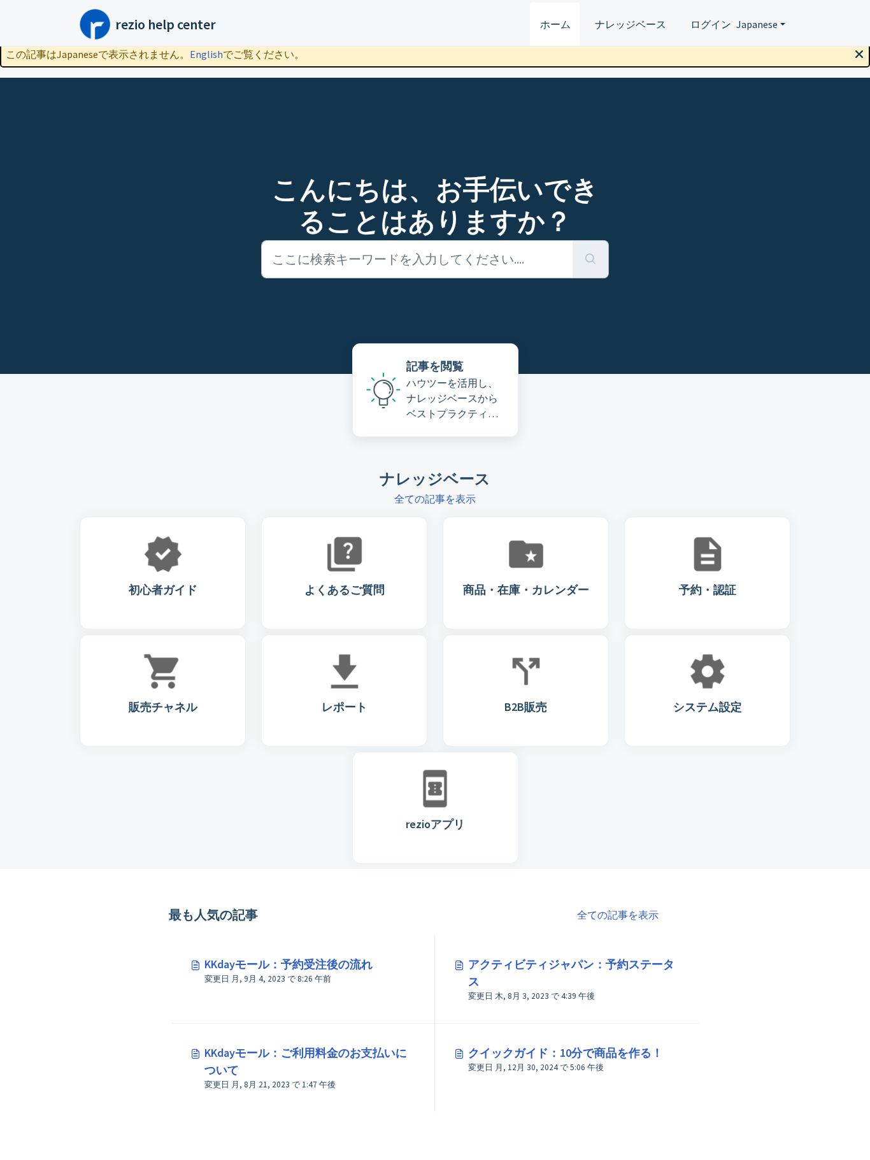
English (206, 54)
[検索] (591, 259)
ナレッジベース (630, 24)
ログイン (710, 24)
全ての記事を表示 (435, 498)
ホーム (555, 24)
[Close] (859, 52)
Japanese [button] (757, 24)
